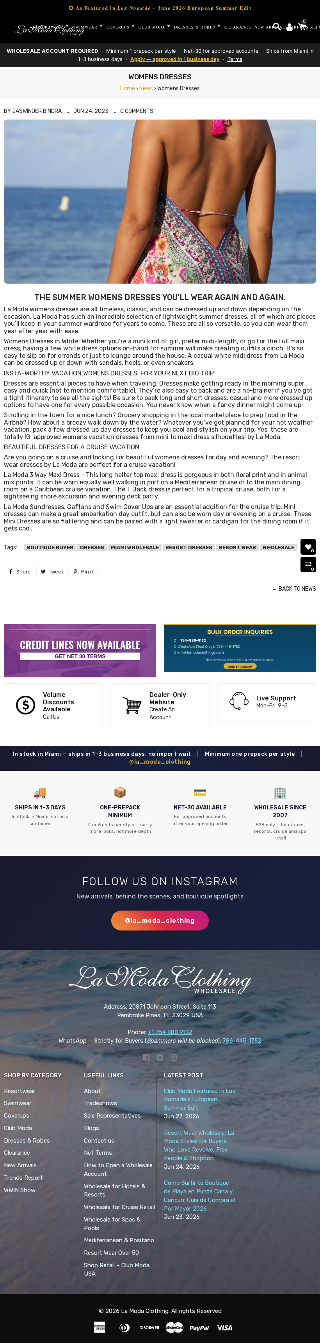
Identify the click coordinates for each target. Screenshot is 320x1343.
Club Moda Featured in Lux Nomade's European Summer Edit (199, 1100)
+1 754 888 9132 (170, 1032)
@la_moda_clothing (160, 762)
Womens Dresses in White (41, 341)
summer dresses (223, 316)
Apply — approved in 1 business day (175, 59)
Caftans (79, 507)
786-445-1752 (241, 1040)
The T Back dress (139, 489)
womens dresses (54, 309)
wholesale (278, 547)
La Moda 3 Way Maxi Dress (42, 475)
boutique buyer (50, 547)
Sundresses (47, 507)
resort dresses (188, 547)
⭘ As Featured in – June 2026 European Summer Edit (160, 7)
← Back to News (294, 589)
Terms (235, 59)
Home (127, 88)
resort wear (237, 547)
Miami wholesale (135, 547)
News (146, 88)
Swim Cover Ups (129, 507)
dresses (92, 547)
